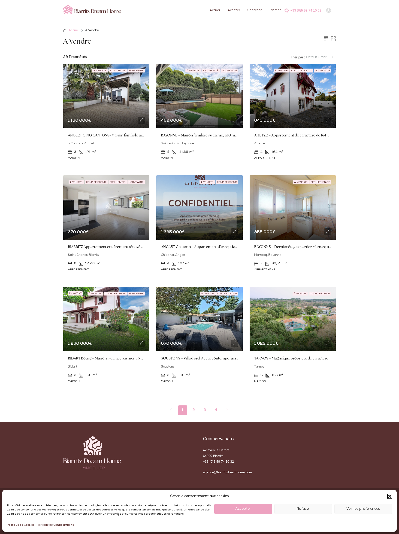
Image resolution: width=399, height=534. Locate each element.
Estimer (275, 10)
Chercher (254, 10)
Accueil (215, 10)
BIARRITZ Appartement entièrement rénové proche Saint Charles (122, 246)
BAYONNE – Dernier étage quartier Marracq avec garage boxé (304, 246)
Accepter (243, 509)
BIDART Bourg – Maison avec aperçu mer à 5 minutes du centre (119, 358)
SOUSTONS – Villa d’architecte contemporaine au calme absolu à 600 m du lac (225, 358)
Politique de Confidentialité (55, 525)
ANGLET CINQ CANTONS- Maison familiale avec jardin (112, 135)
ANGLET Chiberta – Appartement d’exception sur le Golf (208, 246)
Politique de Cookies (20, 525)
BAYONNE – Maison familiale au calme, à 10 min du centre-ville (212, 135)
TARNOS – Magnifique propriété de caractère (291, 358)
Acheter (233, 10)
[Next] (227, 410)
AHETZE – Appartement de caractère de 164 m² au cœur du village (308, 135)
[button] (389, 496)
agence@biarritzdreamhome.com (227, 472)
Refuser (303, 509)
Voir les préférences (363, 509)
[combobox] (320, 57)
